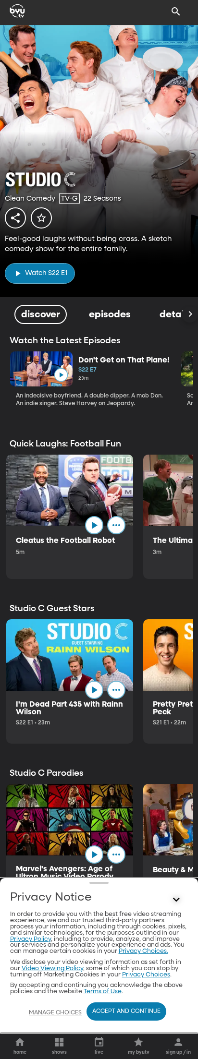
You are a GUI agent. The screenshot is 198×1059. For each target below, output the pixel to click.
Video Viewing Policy (52, 968)
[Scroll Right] (190, 314)
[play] (61, 375)
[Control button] (176, 900)
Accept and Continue (126, 1011)
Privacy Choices (146, 975)
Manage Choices (55, 1013)
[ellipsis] (116, 525)
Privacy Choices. (143, 951)
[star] (41, 218)
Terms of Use (103, 991)
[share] (15, 218)
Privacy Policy (30, 939)
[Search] (175, 11)
